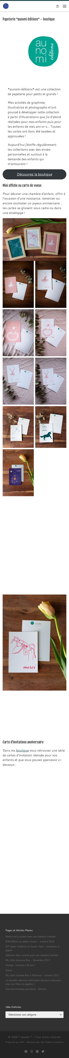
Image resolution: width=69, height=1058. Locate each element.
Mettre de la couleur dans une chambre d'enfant (30, 936)
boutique (22, 750)
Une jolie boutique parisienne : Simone (25, 989)
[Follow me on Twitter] (43, 1051)
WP (22, 1042)
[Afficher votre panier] (57, 6)
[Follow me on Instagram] (31, 1051)
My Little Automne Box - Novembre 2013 (27, 960)
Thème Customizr (54, 1042)
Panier (8, 970)
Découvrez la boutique (34, 174)
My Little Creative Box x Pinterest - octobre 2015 (32, 975)
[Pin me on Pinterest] (37, 1051)
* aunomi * (25, 1037)
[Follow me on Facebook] (26, 1051)
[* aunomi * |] (6, 6)
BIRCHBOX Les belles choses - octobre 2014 (29, 941)
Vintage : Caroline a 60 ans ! (20, 965)
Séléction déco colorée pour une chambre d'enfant (31, 955)
